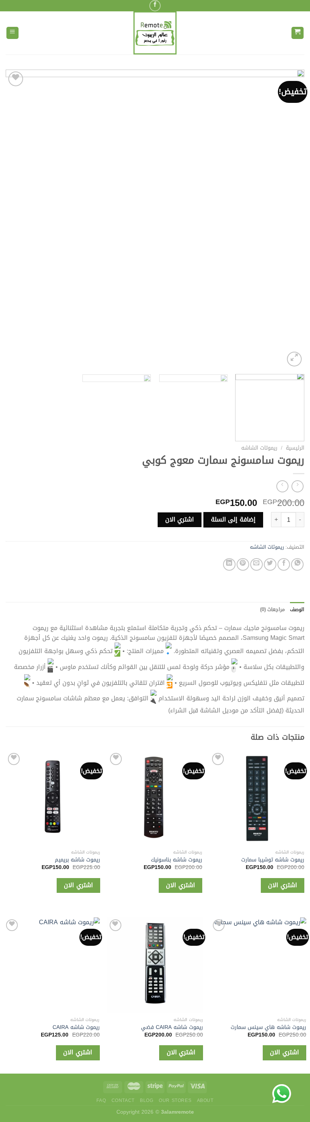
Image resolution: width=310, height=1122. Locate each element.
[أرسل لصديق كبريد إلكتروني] (256, 564)
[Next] (16, 219)
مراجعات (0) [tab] (272, 609)
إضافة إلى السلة (233, 519)
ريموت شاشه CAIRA (131, 1027)
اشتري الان (179, 519)
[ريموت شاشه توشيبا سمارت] (257, 798)
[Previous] (289, 219)
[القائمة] (12, 33)
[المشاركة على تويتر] (270, 564)
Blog (146, 1100)
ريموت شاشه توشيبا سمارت (272, 860)
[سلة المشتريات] (297, 33)
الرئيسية (295, 448)
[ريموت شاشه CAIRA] (107, 965)
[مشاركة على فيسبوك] (283, 564)
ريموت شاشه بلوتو (236, 1027)
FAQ (101, 1100)
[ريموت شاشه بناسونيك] (155, 798)
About (205, 1100)
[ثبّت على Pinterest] (243, 564)
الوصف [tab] (297, 609)
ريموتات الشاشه (259, 448)
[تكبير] (294, 359)
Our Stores (175, 1100)
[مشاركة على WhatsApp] (297, 564)
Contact (123, 1100)
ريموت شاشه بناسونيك (176, 860)
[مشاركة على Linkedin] (229, 564)
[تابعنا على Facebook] (154, 5)
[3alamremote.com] (155, 32)
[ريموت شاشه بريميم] (53, 798)
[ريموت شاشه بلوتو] (210, 965)
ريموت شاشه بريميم (77, 860)
